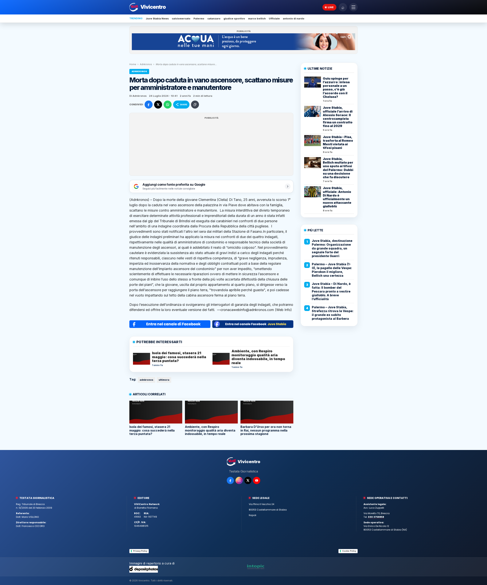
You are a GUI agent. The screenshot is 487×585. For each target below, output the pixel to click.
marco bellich (257, 18)
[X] (247, 480)
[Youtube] (256, 480)
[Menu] (353, 7)
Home (132, 64)
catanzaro (213, 18)
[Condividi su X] (158, 105)
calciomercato (181, 18)
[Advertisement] (211, 146)
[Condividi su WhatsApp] (168, 105)
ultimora (164, 379)
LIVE (331, 7)
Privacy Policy (140, 551)
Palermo (198, 18)
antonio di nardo (293, 18)
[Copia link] (195, 105)
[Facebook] (230, 480)
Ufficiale (274, 18)
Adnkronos (146, 64)
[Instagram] (239, 480)
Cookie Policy (349, 551)
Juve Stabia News (157, 18)
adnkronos (146, 379)
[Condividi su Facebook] (149, 105)
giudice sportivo (234, 18)
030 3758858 (376, 517)
